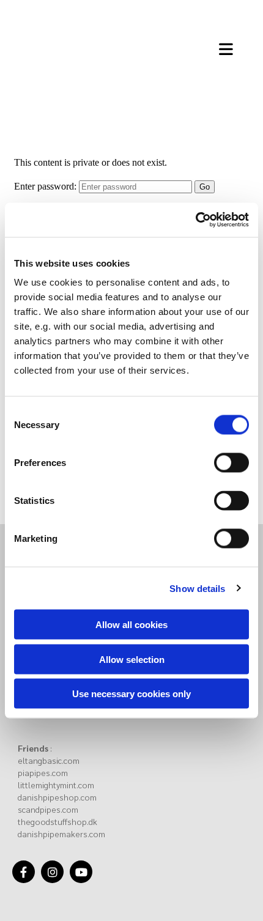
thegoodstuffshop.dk (57, 821)
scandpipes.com (48, 809)
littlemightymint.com (56, 784)
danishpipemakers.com (61, 833)
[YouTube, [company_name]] (81, 871)
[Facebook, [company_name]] (23, 871)
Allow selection (132, 659)
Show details (197, 588)
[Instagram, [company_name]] (52, 871)
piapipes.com (43, 772)
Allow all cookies (131, 625)
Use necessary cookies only (131, 694)
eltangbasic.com (49, 760)
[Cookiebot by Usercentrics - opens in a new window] (195, 220)
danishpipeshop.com (57, 796)
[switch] (231, 463)
